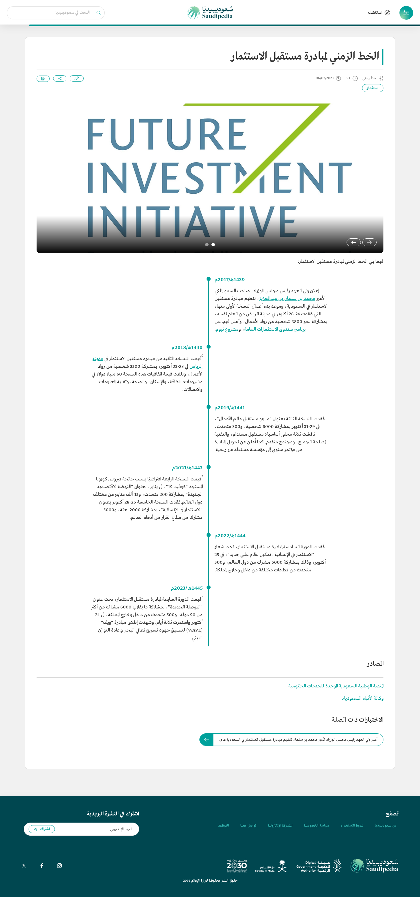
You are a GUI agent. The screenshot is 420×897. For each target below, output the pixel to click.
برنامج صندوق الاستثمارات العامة (275, 329)
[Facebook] (41, 865)
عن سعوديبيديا (385, 826)
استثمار (373, 88)
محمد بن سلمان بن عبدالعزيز (287, 299)
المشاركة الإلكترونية (280, 826)
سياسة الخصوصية (316, 826)
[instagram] (59, 865)
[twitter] (24, 865)
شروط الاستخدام (352, 826)
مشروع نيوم (227, 329)
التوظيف (223, 826)
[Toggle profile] (406, 13)
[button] (406, 13)
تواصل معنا (248, 826)
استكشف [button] (375, 12)
